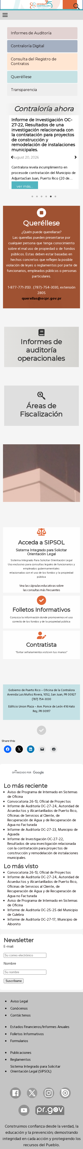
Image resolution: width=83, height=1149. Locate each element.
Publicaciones (20, 1053)
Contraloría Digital (27, 46)
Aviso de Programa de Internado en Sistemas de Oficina (42, 794)
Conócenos (19, 1009)
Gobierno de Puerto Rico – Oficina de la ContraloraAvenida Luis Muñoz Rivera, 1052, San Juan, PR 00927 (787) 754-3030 (41, 695)
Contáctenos (20, 1016)
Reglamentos (20, 1060)
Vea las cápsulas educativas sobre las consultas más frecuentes (41, 588)
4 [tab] (46, 196)
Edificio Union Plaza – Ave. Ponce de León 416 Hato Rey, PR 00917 (41, 709)
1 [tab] (32, 196)
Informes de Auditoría (31, 33)
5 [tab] (50, 196)
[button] (12, 157)
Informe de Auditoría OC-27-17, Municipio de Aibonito (42, 922)
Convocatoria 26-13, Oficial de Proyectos (39, 802)
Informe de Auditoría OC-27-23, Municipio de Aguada (42, 832)
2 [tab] (37, 196)
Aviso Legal (19, 1002)
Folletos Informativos (27, 1034)
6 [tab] (55, 196)
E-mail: (9, 947)
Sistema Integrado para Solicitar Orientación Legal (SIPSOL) (35, 1069)
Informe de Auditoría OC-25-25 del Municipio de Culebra (42, 912)
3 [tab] (41, 196)
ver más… (25, 186)
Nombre (10, 964)
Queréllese (21, 77)
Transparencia (24, 90)
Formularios (19, 1041)
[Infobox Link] (41, 257)
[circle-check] (41, 730)
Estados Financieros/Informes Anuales (39, 1027)
